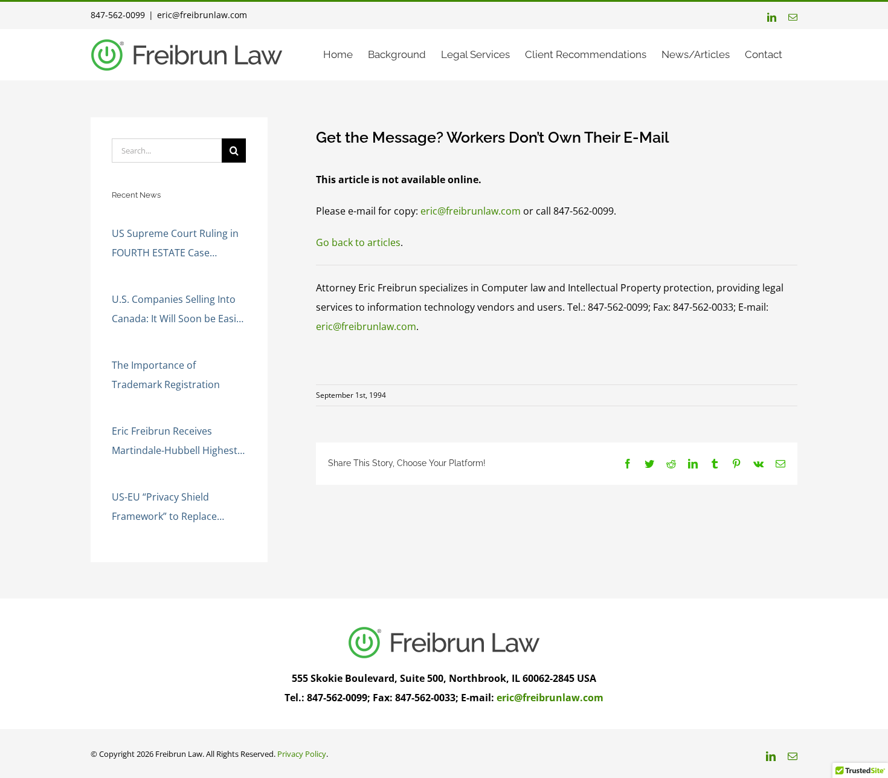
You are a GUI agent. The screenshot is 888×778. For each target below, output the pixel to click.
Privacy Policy (301, 753)
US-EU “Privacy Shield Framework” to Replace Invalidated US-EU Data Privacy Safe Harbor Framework (164, 508)
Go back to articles (358, 242)
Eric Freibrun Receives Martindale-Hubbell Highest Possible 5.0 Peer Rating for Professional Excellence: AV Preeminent (174, 442)
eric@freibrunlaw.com (202, 15)
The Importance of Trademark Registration (166, 374)
